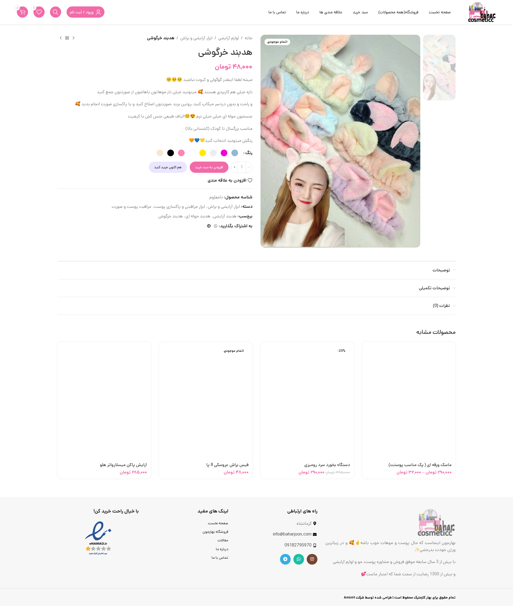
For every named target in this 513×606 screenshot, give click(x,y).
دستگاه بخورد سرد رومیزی (327, 465)
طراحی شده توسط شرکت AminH (367, 597)
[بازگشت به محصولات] (67, 38)
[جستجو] (55, 12)
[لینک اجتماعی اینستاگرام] (312, 559)
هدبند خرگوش (170, 216)
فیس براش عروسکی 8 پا (227, 465)
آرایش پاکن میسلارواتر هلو (123, 465)
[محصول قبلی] (73, 38)
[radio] (234, 153)
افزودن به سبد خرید (209, 167)
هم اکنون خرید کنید (168, 167)
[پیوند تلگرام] (208, 226)
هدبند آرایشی (224, 216)
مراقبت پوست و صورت (131, 207)
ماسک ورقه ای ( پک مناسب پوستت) (420, 465)
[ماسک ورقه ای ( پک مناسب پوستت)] (409, 403)
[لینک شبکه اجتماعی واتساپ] (215, 226)
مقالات (222, 540)
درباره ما (222, 549)
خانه (248, 38)
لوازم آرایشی (228, 38)
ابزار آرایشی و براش (196, 38)
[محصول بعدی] (60, 38)
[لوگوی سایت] (481, 12)
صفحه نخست (218, 523)
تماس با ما (220, 557)
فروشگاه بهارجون (215, 531)
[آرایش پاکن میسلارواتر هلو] (104, 403)
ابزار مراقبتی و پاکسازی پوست (179, 207)
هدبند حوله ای (198, 216)
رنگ (248, 153)
